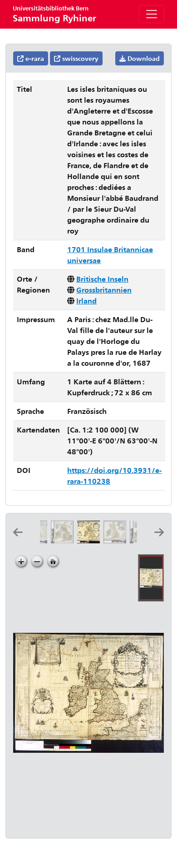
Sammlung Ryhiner (54, 14)
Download (143, 58)
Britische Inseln (102, 278)
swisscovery (79, 58)
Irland (86, 300)
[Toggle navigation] (151, 14)
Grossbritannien (104, 289)
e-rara (34, 58)
